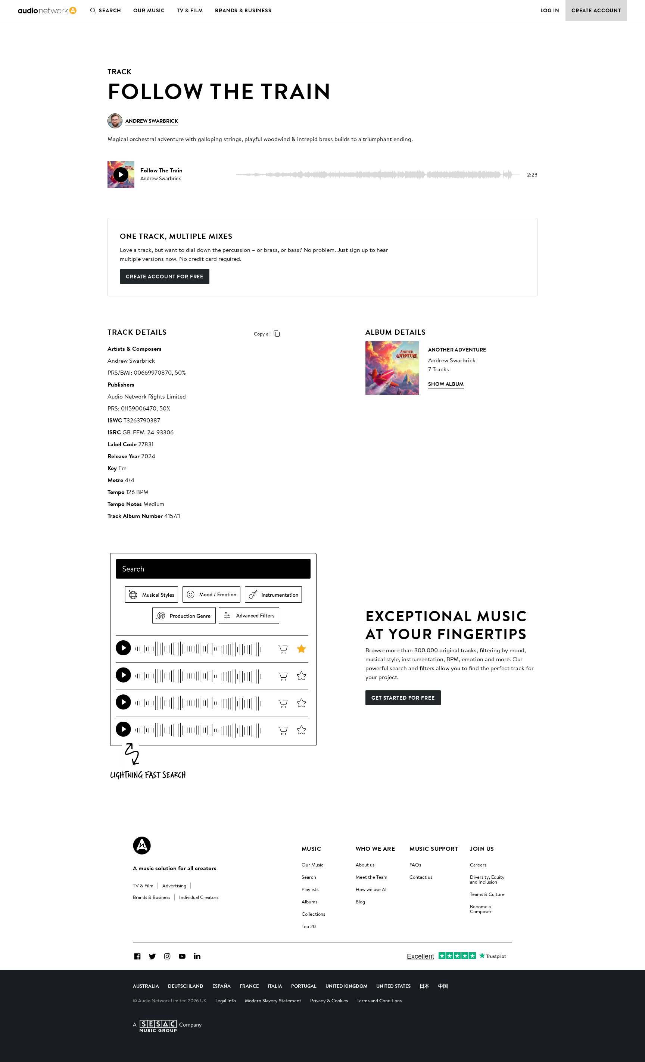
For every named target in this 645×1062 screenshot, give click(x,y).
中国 (443, 986)
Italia (275, 986)
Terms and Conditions (379, 1000)
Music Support (433, 848)
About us (365, 864)
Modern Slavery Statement (273, 1000)
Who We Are (375, 848)
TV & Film (190, 10)
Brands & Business (243, 10)
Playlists (310, 889)
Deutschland (185, 986)
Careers (478, 864)
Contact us (420, 877)
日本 (424, 986)
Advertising (174, 885)
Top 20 (309, 926)
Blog (360, 901)
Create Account (596, 10)
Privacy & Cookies (329, 1000)
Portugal (304, 986)
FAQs (415, 864)
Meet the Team (371, 877)
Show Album (446, 384)
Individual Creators (198, 897)
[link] (47, 10)
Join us (482, 848)
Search (110, 10)
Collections (313, 913)
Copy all (262, 333)
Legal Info (225, 1000)
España (221, 986)
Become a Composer (481, 909)
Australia (146, 986)
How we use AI (371, 889)
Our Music (149, 10)
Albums (309, 901)
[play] (120, 174)
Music (311, 848)
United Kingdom (346, 986)
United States (393, 986)
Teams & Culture (487, 894)
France (249, 986)
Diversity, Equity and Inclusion (487, 879)
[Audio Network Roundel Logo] (142, 846)
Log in (550, 10)
